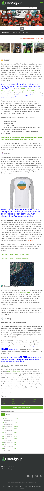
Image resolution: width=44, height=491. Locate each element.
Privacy (22, 488)
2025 (13, 399)
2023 (34, 399)
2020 (23, 401)
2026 (3, 399)
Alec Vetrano (7, 442)
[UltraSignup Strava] (40, 476)
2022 (3, 401)
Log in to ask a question (21, 407)
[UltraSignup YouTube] (28, 476)
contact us (11, 467)
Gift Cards (10, 486)
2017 (13, 404)
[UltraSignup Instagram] (36, 476)
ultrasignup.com (12, 469)
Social (26, 32)
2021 (13, 401)
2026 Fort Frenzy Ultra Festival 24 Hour (24, 91)
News (16, 486)
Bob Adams (7, 436)
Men (3, 415)
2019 (34, 401)
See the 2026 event (37, 42)
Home (4, 486)
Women (8, 414)
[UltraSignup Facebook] (32, 476)
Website (6, 32)
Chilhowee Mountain (13, 372)
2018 (3, 404)
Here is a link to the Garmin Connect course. (15, 254)
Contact (30, 486)
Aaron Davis (7, 426)
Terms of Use (38, 486)
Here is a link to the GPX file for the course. (15, 259)
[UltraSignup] (12, 2)
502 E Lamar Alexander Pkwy (11, 15)
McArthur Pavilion (25, 292)
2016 (23, 404)
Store (21, 486)
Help (25, 486)
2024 (23, 399)
